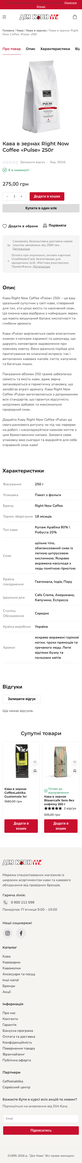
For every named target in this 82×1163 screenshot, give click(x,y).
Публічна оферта (17, 1060)
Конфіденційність (17, 1042)
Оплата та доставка (19, 1036)
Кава (7, 956)
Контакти (10, 1019)
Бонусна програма (18, 1030)
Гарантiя (9, 1024)
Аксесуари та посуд (19, 974)
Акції (7, 992)
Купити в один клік (41, 208)
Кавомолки (12, 968)
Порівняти (57, 225)
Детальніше (21, 249)
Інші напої (11, 980)
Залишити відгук (32, 162)
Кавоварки (11, 962)
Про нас (9, 1013)
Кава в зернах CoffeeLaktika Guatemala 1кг (15, 792)
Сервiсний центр (16, 1087)
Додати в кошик (47, 196)
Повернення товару (19, 1048)
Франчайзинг (14, 1054)
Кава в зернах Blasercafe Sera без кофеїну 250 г (59, 800)
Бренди (9, 986)
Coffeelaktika (13, 1081)
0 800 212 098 (22, 902)
